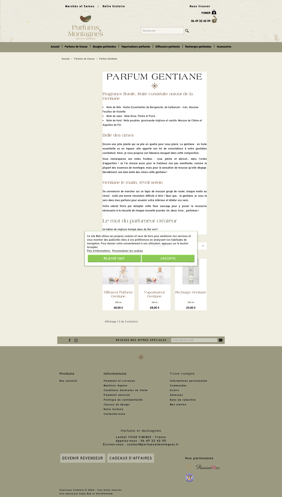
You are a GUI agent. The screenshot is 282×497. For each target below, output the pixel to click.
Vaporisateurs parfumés (135, 46)
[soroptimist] (189, 477)
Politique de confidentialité (123, 399)
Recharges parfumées (198, 46)
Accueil (55, 46)
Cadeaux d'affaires (130, 458)
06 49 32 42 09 (200, 21)
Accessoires (224, 46)
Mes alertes (178, 404)
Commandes (178, 385)
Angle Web (85, 493)
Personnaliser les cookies (127, 250)
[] (187, 31)
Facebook (69, 340)
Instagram (76, 340)
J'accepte (168, 258)
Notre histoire (114, 6)
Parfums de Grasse (76, 46)
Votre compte (182, 373)
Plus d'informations (99, 250)
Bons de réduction (183, 399)
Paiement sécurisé (117, 395)
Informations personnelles (189, 380)
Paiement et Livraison (119, 380)
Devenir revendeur (82, 458)
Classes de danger (117, 404)
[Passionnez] (208, 467)
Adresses (176, 395)
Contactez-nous (115, 413)
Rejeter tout (114, 258)
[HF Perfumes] (189, 467)
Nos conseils (68, 380)
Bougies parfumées (104, 46)
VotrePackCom (104, 493)
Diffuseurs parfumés (168, 46)
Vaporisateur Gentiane (154, 294)
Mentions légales (116, 385)
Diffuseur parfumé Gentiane (118, 294)
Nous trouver (200, 6)
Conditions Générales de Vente (126, 390)
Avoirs (174, 390)
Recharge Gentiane (190, 292)
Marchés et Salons (80, 6)
